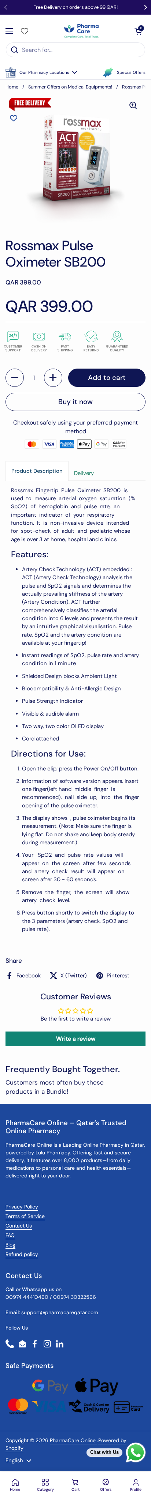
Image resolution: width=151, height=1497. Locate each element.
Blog (10, 1244)
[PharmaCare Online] (82, 31)
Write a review (75, 1038)
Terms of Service (25, 1216)
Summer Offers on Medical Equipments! (70, 87)
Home (11, 87)
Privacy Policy (21, 1206)
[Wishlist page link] (24, 31)
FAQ (10, 1235)
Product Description (37, 471)
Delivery (84, 473)
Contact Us (18, 1225)
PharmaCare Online (73, 1440)
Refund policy (21, 1254)
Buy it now (75, 401)
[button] (41, 72)
